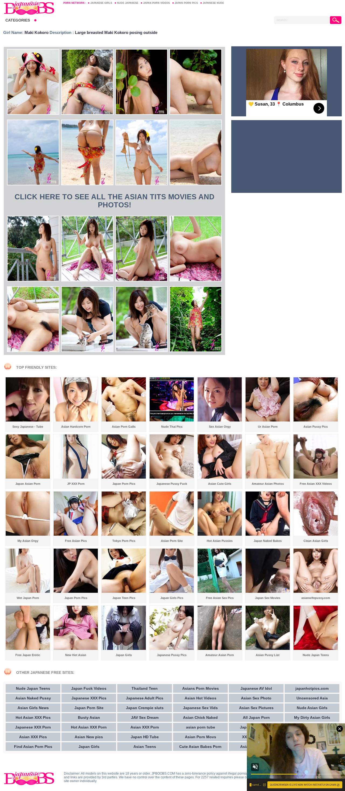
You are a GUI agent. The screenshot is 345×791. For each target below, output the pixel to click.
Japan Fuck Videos (88, 688)
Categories (17, 20)
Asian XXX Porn (144, 727)
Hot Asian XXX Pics (33, 717)
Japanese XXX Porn (33, 727)
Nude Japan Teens (33, 688)
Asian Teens (144, 746)
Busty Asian (89, 717)
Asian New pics (89, 737)
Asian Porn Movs (200, 737)
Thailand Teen (145, 688)
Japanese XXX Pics (88, 698)
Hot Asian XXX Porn (89, 727)
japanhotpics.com (312, 688)
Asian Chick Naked (200, 717)
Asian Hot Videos (200, 698)
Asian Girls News (33, 708)
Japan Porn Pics (186, 3)
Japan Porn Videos (156, 3)
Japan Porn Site (89, 708)
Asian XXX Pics (33, 737)
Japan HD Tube (145, 737)
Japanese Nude (213, 3)
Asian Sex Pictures (256, 708)
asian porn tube (200, 727)
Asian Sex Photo (256, 698)
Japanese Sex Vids (200, 708)
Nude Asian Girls (312, 708)
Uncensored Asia (312, 698)
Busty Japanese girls (30, 8)
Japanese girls (101, 3)
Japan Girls (88, 746)
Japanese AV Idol (256, 688)
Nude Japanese (127, 3)
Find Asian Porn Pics (33, 746)
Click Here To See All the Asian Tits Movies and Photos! (115, 201)
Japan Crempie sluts (145, 708)
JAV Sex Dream (144, 717)
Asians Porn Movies (200, 688)
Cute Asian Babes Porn (200, 746)
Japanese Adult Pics (144, 698)
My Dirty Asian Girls (312, 717)
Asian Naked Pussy (33, 698)
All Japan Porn (256, 717)
